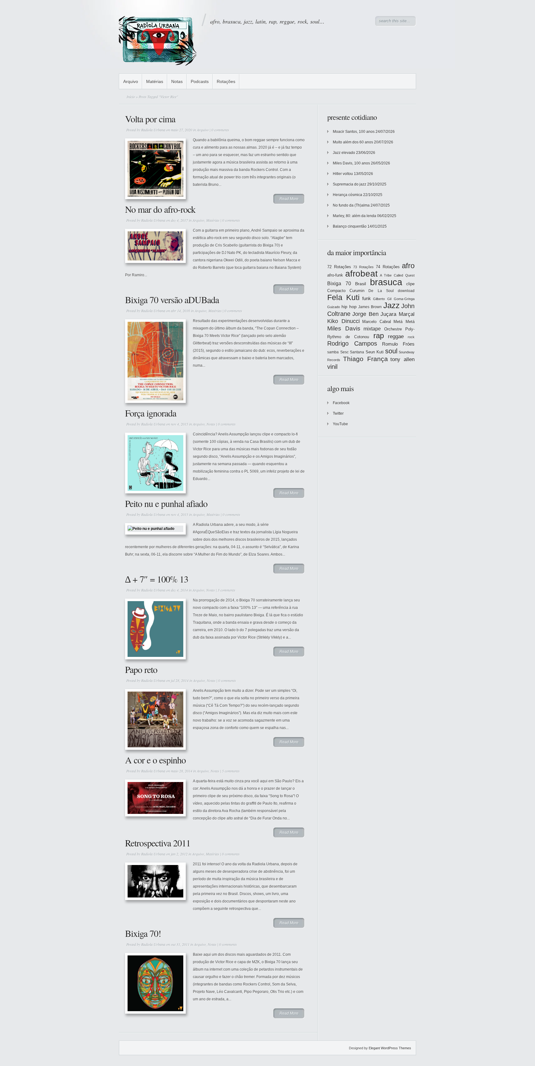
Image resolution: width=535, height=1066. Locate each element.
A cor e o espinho (155, 760)
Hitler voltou (343, 174)
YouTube (340, 424)
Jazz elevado (344, 153)
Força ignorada (150, 413)
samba (333, 352)
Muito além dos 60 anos (353, 142)
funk (366, 298)
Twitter (338, 413)
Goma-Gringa (404, 299)
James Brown (370, 307)
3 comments (226, 590)
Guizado (333, 307)
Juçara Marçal (398, 314)
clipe (410, 284)
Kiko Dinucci (343, 321)
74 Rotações (388, 266)
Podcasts (200, 81)
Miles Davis (343, 328)
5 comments (231, 770)
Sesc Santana (352, 352)
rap (378, 336)
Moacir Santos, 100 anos (354, 131)
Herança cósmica (347, 195)
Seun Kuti (375, 352)
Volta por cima (150, 118)
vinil (332, 366)
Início (131, 96)
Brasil (360, 283)
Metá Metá (404, 321)
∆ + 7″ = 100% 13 (156, 579)
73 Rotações (363, 267)
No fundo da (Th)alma (351, 205)
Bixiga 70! (143, 933)
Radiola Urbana (153, 129)
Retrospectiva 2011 (157, 843)
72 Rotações (339, 266)
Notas (177, 81)
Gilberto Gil (382, 299)
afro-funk (335, 275)
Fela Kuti (343, 297)
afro (408, 265)
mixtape (372, 328)
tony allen (402, 359)
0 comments (220, 129)
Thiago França (365, 358)
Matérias (154, 81)
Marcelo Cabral (376, 321)
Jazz (391, 305)
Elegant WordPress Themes (390, 1048)
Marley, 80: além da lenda (354, 216)
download (406, 291)
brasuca (386, 282)
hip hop (349, 306)
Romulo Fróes (398, 344)
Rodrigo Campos (352, 343)
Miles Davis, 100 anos (351, 163)
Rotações (226, 81)
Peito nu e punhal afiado (166, 503)
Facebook (341, 403)
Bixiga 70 (339, 283)
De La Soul (381, 291)
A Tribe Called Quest (397, 275)
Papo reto (141, 669)
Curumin (357, 290)
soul (391, 351)
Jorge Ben (365, 314)
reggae (396, 336)
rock (411, 337)
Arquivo (130, 81)
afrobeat (361, 273)
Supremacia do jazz (349, 184)
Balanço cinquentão (350, 226)
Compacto (336, 290)
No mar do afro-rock (160, 209)
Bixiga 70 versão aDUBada (172, 299)
